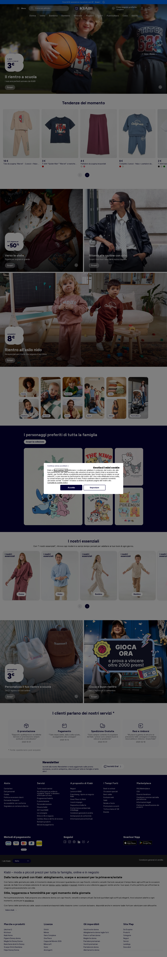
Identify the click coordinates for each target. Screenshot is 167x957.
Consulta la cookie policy (57, 483)
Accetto (71, 488)
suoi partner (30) (61, 470)
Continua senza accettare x (58, 466)
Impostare (94, 488)
